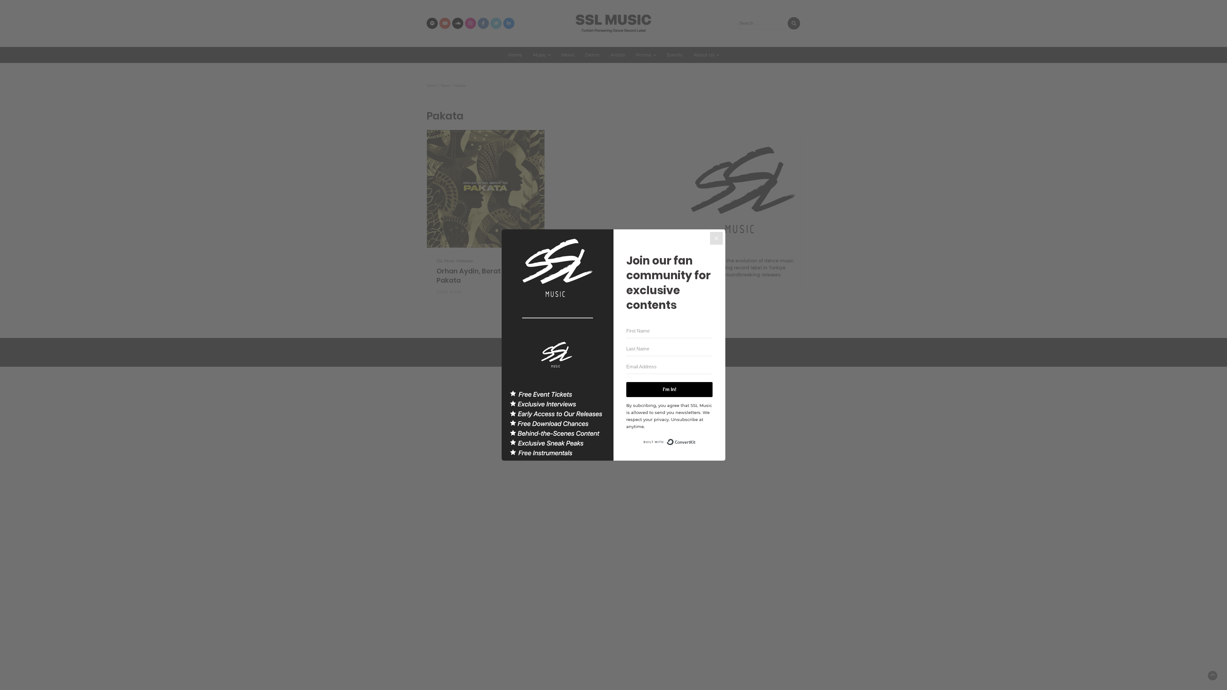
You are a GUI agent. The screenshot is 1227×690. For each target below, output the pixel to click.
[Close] (716, 238)
